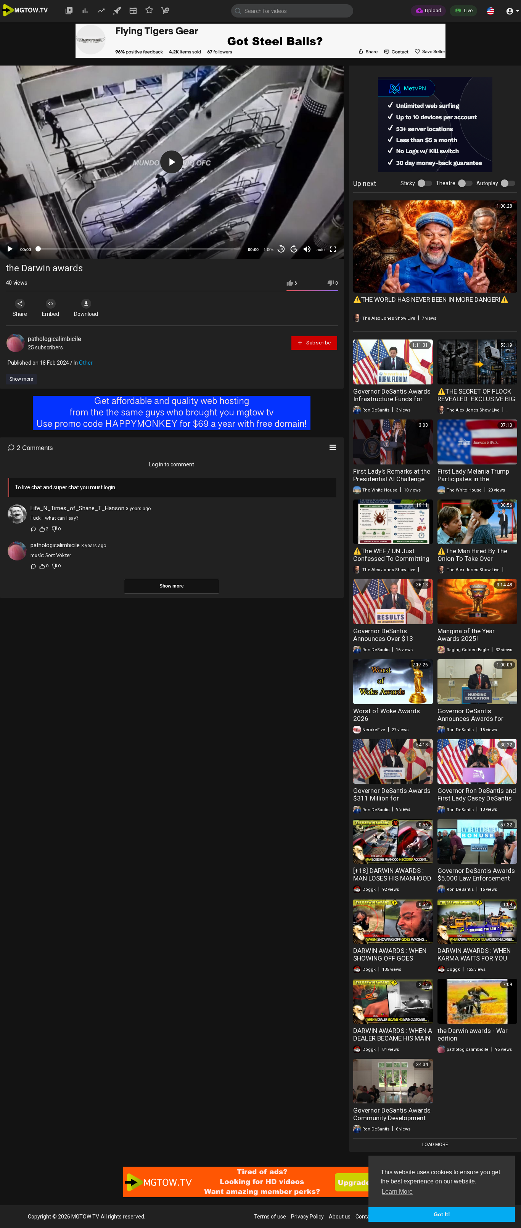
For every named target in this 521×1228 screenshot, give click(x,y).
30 (281, 249)
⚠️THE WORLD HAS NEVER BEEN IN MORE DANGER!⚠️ (430, 299)
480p (318, 208)
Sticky (407, 183)
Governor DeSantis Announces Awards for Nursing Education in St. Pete (471, 722)
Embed (50, 314)
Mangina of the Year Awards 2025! (466, 634)
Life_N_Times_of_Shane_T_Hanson (77, 508)
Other (86, 363)
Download (86, 314)
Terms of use (270, 1217)
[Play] (10, 249)
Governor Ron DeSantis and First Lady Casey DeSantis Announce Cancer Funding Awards (476, 802)
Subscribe (318, 343)
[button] (490, 10)
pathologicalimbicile (54, 339)
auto (321, 249)
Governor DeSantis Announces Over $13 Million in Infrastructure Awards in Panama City (386, 642)
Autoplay (487, 183)
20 (294, 249)
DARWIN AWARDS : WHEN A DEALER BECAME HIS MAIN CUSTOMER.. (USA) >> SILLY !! (392, 1042)
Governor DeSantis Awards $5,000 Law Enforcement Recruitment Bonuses (476, 878)
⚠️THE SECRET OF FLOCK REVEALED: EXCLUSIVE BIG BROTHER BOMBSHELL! (476, 398)
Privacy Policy (307, 1217)
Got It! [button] (442, 1214)
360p (318, 219)
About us (340, 1217)
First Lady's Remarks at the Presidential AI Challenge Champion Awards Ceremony (391, 483)
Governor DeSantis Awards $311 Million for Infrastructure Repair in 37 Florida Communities (392, 802)
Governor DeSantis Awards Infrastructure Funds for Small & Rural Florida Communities (392, 402)
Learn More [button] (397, 1191)
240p (318, 231)
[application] (172, 162)
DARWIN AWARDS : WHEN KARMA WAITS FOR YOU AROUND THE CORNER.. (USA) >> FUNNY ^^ (474, 962)
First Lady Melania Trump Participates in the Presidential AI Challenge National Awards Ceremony (476, 483)
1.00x (269, 249)
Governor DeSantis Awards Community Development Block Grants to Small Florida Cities (392, 1121)
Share (20, 314)
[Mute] (307, 249)
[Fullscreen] (333, 249)
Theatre (445, 183)
